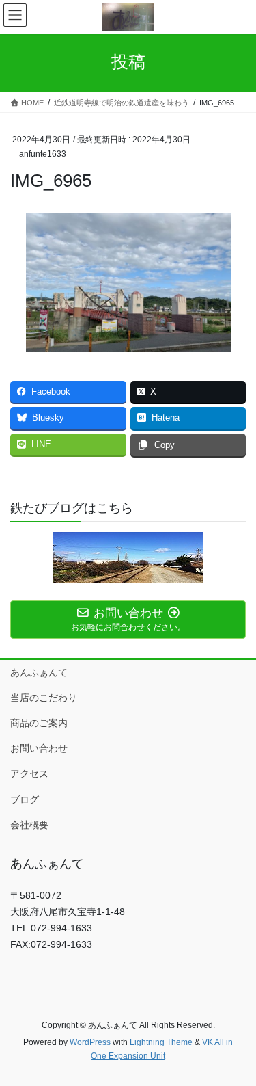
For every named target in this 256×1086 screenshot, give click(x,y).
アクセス (29, 773)
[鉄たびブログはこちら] (128, 557)
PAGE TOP (236, 1041)
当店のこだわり (43, 697)
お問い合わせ (39, 748)
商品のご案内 (39, 722)
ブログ (24, 799)
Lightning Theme (161, 1042)
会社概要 (29, 824)
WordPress (90, 1042)
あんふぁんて (39, 672)
